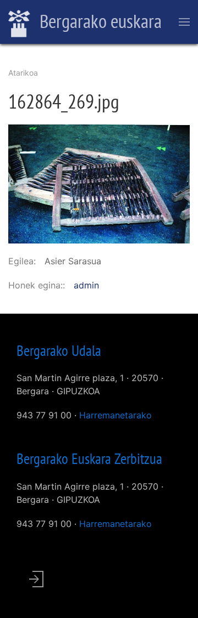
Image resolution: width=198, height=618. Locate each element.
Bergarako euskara (99, 20)
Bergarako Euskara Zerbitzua (89, 458)
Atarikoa (23, 72)
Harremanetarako (115, 415)
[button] (99, 183)
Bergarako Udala (58, 350)
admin (86, 285)
